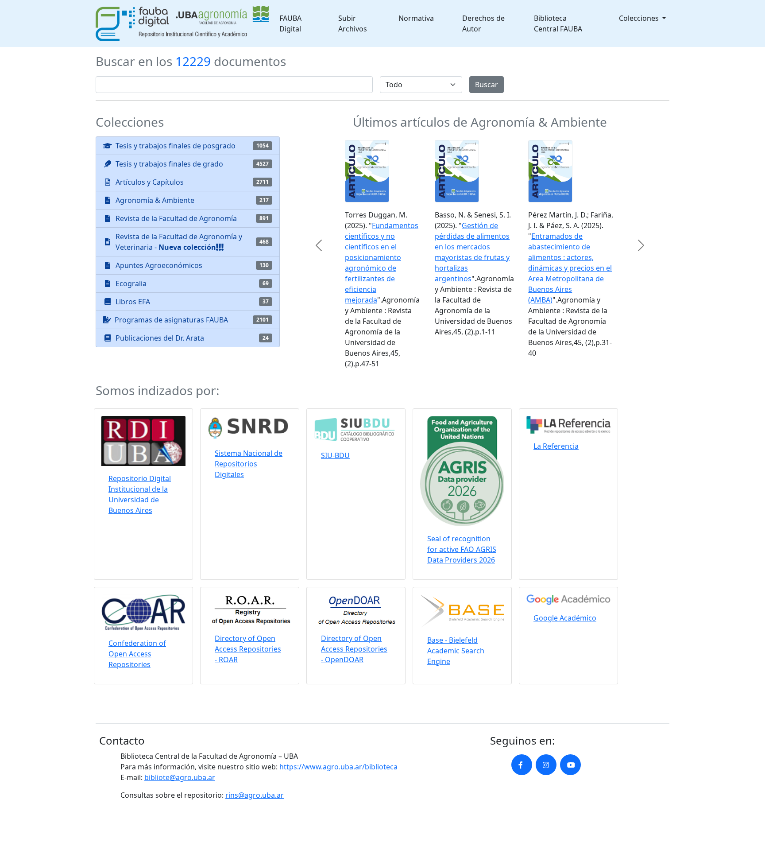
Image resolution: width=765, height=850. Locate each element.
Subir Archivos (352, 23)
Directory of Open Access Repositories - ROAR (248, 648)
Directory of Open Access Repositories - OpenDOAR (354, 648)
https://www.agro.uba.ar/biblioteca (338, 767)
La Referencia (556, 446)
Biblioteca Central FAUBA (558, 23)
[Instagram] (546, 764)
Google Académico (564, 618)
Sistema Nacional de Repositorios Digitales (248, 463)
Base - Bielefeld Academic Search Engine (455, 650)
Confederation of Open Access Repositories (137, 653)
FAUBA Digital (290, 23)
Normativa (416, 18)
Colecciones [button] (640, 18)
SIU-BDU (335, 455)
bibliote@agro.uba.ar (179, 777)
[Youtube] (570, 764)
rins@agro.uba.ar (254, 795)
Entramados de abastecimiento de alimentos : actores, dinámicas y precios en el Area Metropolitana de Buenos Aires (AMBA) (570, 268)
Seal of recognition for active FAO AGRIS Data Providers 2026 (461, 549)
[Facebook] (521, 764)
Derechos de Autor (483, 23)
